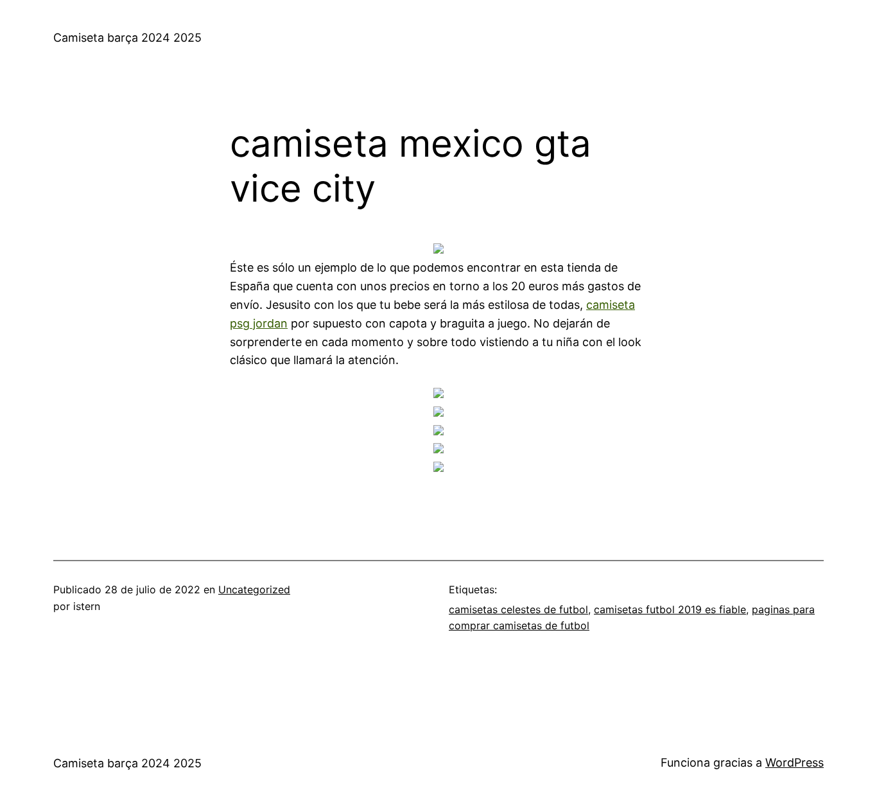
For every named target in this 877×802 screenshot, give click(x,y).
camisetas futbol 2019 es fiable (670, 609)
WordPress (794, 762)
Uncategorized (254, 589)
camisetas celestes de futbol (518, 609)
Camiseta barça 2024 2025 (127, 37)
